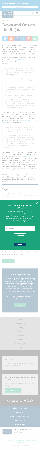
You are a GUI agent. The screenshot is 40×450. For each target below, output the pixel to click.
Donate (20, 244)
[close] (37, 203)
